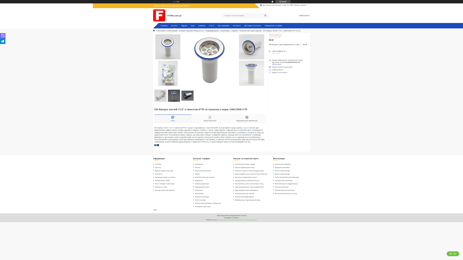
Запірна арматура (202, 184)
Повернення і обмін (162, 180)
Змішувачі (199, 180)
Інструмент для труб (203, 206)
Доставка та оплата (252, 25)
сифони (246, 128)
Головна (163, 25)
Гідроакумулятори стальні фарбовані (249, 187)
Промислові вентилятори (284, 190)
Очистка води (200, 200)
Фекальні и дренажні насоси (246, 177)
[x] (158, 145)
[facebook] (155, 145)
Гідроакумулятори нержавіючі (246, 190)
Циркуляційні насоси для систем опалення (251, 174)
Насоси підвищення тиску (245, 167)
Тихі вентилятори (281, 187)
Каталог (174, 25)
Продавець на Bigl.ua (231, 218)
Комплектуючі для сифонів (250, 31)
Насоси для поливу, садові (245, 164)
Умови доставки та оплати (165, 177)
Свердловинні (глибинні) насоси (247, 180)
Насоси (197, 167)
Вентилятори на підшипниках (286, 184)
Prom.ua (243, 215)
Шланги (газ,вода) (202, 197)
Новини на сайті (161, 187)
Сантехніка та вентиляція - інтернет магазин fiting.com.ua (180, 31)
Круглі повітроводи (282, 174)
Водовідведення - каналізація (217, 31)
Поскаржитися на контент (227, 220)
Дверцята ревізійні (282, 167)
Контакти (237, 25)
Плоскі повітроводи (282, 171)
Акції (193, 25)
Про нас (158, 167)
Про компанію (223, 25)
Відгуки (184, 25)
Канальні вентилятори (283, 180)
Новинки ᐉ (199, 164)
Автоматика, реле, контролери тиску (249, 184)
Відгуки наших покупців (164, 171)
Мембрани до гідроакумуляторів (247, 200)
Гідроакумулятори (202, 187)
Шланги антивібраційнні (244, 197)
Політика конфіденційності (247, 220)
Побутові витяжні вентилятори (287, 177)
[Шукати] (265, 15)
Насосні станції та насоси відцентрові (249, 171)
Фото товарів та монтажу (165, 184)
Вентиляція (199, 193)
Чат (454, 254)
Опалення (199, 190)
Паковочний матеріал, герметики (208, 203)
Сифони (234, 31)
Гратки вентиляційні (283, 164)
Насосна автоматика (203, 171)
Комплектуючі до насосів (204, 177)
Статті (211, 25)
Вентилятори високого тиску (286, 193)
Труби (197, 174)
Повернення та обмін (273, 25)
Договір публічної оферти (165, 190)
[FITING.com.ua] (159, 15)
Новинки (201, 25)
